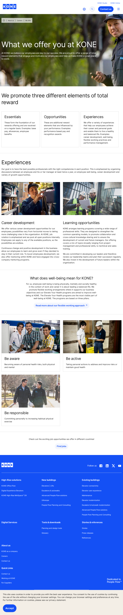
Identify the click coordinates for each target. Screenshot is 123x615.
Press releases (87, 533)
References (86, 538)
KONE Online (115, 3)
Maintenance (87, 495)
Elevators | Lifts (48, 486)
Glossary (45, 533)
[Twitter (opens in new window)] (113, 465)
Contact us (5, 561)
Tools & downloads (51, 522)
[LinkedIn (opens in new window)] (107, 465)
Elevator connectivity (90, 486)
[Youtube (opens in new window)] (120, 465)
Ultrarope (45, 500)
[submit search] (92, 9)
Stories (84, 528)
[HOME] (4, 20)
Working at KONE (8, 578)
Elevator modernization (91, 500)
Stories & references (92, 522)
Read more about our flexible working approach (60, 305)
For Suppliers (6, 583)
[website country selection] (84, 9)
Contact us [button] (105, 9)
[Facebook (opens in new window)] (101, 465)
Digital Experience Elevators (12, 491)
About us (11, 20)
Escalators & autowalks (51, 491)
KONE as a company (9, 551)
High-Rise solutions (11, 480)
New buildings (49, 480)
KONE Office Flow (8, 486)
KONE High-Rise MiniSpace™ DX (14, 495)
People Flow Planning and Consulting (56, 505)
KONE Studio (102, 3)
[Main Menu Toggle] (118, 9)
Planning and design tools (52, 528)
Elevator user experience (91, 491)
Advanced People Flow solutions (54, 495)
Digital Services (9, 522)
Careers (19, 20)
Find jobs (61, 446)
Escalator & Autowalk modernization (96, 505)
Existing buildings (91, 480)
